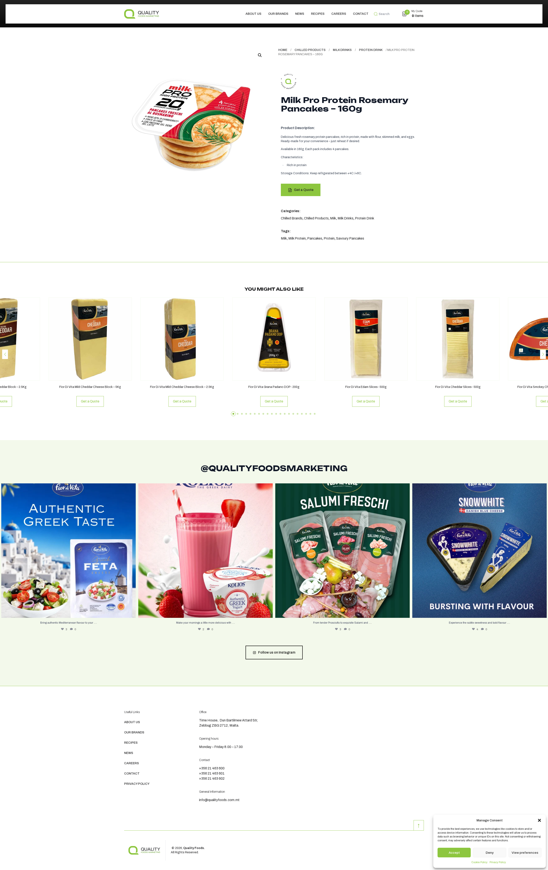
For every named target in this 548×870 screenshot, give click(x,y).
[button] (539, 820)
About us (253, 13)
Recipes (318, 13)
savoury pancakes (350, 238)
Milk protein (297, 238)
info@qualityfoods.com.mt (219, 800)
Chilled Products (310, 50)
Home (282, 50)
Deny (490, 852)
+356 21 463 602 (212, 778)
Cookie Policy (479, 862)
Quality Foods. (194, 848)
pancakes (314, 238)
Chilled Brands (291, 218)
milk (284, 238)
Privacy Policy (498, 862)
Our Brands (278, 13)
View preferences (525, 852)
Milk (333, 218)
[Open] (68, 550)
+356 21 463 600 (212, 768)
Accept (454, 852)
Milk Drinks (342, 50)
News (299, 13)
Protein (329, 238)
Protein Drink (371, 50)
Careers (338, 13)
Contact (360, 13)
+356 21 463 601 (212, 773)
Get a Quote (303, 190)
